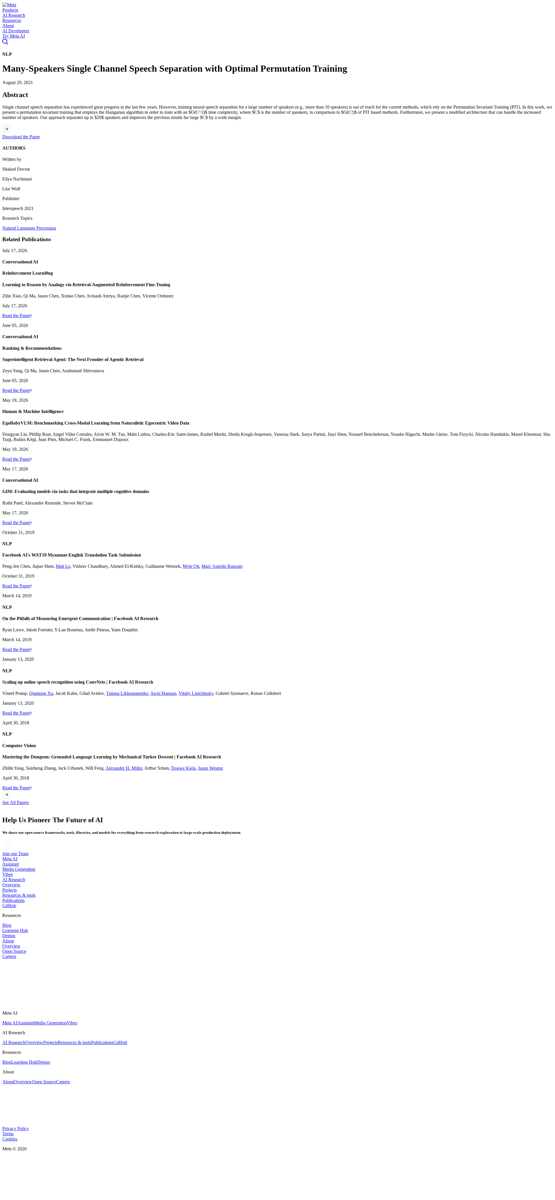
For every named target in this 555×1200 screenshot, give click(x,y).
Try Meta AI (13, 36)
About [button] (8, 25)
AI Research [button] (13, 15)
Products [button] (10, 10)
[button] (9, 4)
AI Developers (15, 30)
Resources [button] (11, 20)
